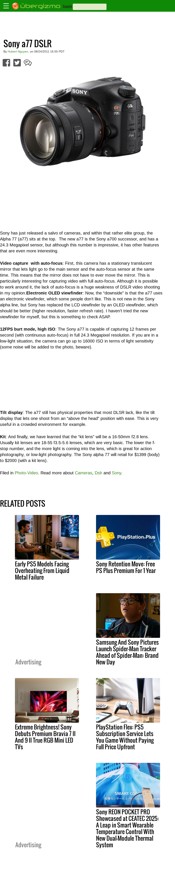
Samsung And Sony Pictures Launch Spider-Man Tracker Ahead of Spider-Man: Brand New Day (127, 652)
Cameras (83, 473)
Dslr (98, 473)
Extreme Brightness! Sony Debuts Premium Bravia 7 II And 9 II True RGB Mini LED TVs (45, 737)
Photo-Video (26, 473)
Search (67, 6)
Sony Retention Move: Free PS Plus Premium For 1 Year (126, 567)
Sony (116, 473)
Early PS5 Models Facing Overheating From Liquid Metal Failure (42, 570)
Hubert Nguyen (18, 51)
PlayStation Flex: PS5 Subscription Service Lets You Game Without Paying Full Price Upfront (125, 737)
